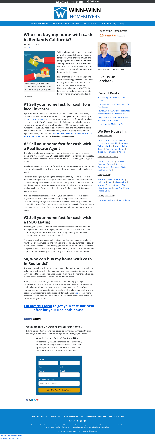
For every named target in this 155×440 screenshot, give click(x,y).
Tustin (127, 188)
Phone (41, 371)
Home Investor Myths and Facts (111, 124)
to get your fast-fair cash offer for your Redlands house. (59, 308)
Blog (122, 416)
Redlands (115, 167)
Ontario (110, 164)
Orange (116, 185)
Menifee (115, 143)
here (76, 293)
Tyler (28, 47)
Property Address (47, 379)
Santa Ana (117, 188)
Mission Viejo (121, 182)
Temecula (112, 152)
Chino (100, 161)
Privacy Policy (113, 416)
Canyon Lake (103, 140)
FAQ (121, 23)
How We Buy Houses (70, 416)
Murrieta (109, 146)
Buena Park (119, 179)
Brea (110, 179)
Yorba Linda (104, 190)
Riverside (102, 152)
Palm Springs (111, 149)
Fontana (101, 164)
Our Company (108, 23)
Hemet (122, 140)
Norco (117, 146)
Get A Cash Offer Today (40, 416)
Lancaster (102, 200)
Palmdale (112, 200)
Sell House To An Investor (66, 23)
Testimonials (91, 23)
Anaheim (101, 179)
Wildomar (123, 152)
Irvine (110, 182)
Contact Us (55, 416)
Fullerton (101, 182)
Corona (114, 140)
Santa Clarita (124, 200)
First (40, 367)
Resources (102, 416)
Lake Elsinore (103, 143)
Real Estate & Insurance (10, 438)
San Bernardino (104, 170)
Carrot (94, 431)
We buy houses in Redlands (36, 119)
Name (41, 359)
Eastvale (120, 161)
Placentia (126, 185)
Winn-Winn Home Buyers (11, 435)
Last (61, 367)
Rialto (123, 167)
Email (62, 371)
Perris (121, 149)
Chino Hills (109, 161)
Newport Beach (104, 185)
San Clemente (105, 188)
